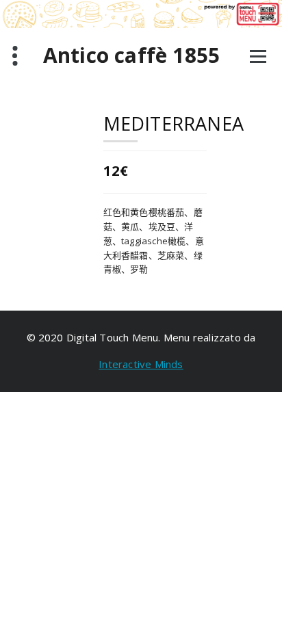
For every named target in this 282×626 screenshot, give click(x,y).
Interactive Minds (141, 364)
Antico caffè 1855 (131, 55)
